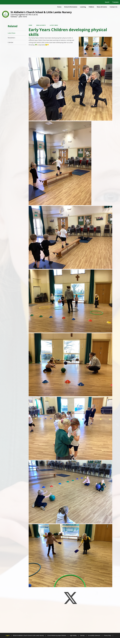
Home (30, 25)
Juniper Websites (61, 635)
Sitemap (82, 635)
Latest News (54, 25)
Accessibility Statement (94, 635)
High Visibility (73, 635)
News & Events (41, 25)
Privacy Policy (107, 635)
